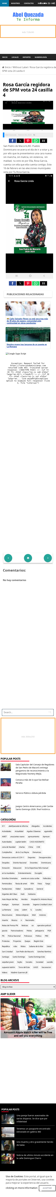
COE (38, 847)
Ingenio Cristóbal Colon (42, 904)
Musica (14, 920)
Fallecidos (47, 878)
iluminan (15, 904)
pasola (4, 930)
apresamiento (33, 836)
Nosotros (15, 3)
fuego (48, 883)
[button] (12, 141)
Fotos (40, 883)
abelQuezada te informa (18, 826)
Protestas (6, 941)
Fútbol (18, 889)
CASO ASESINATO (37, 842)
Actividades (6, 831)
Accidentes (47, 826)
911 (3, 826)
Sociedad (39, 962)
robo (15, 946)
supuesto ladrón (8, 967)
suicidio (50, 962)
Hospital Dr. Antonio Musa (41, 899)
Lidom (24, 910)
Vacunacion (46, 967)
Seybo (19, 962)
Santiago (5, 957)
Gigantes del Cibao (9, 894)
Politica (38, 936)
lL (31, 910)
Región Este (38, 941)
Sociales (29, 962)
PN (3, 936)
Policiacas (28, 936)
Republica (6, 946)
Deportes (27, 57)
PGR (49, 930)
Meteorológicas (22, 915)
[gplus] (49, 3)
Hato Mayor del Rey (10, 899)
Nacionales (29, 920)
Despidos (5, 862)
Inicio (4, 57)
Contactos (29, 3)
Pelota (29, 930)
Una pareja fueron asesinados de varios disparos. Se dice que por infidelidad (33, 1118)
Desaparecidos (45, 857)
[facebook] (40, 3)
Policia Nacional (14, 936)
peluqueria (39, 930)
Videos (4, 972)
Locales (15, 57)
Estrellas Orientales (10, 878)
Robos (23, 946)
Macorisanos (7, 915)
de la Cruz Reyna (22, 852)
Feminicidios (7, 883)
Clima (30, 847)
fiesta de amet (21, 883)
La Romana (6, 910)
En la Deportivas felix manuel (36, 868)
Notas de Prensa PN (10, 925)
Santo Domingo (19, 957)
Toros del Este (24, 967)
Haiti (22, 894)
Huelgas (5, 904)
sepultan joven (8, 962)
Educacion (17, 868)
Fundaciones (7, 889)
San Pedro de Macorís (25, 951)
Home (4, 3)
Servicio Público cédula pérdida (31, 793)
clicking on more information (21, 1187)
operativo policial (44, 925)
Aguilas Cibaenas (34, 831)
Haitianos (32, 894)
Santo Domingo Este (37, 957)
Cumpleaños (7, 852)
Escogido (38, 873)
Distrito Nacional (19, 862)
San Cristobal (7, 951)
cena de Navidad (8, 847)
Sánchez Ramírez (44, 951)
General (40, 889)
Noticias (25, 925)
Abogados (36, 826)
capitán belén (20, 842)
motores (42, 915)
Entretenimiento (24, 873)
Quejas (27, 941)
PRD (46, 936)
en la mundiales (8, 873)
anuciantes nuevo (17, 836)
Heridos (24, 899)
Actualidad (19, 831)
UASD (35, 967)
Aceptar (47, 1188)
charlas (22, 847)
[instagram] (54, 3)
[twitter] (45, 3)
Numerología (41, 57)
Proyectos (17, 941)
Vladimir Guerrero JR (19, 972)
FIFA (32, 883)
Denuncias (37, 852)
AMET (4, 836)
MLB (34, 915)
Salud (49, 946)
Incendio (26, 904)
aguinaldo (48, 831)
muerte (5, 920)
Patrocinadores (17, 930)
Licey (17, 910)
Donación (6, 868)
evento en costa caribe (30, 878)
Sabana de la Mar (36, 946)
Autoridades (7, 842)
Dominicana (46, 862)
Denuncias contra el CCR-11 (13, 857)
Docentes (34, 862)
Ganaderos (28, 889)
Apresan (46, 836)
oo (33, 925)
